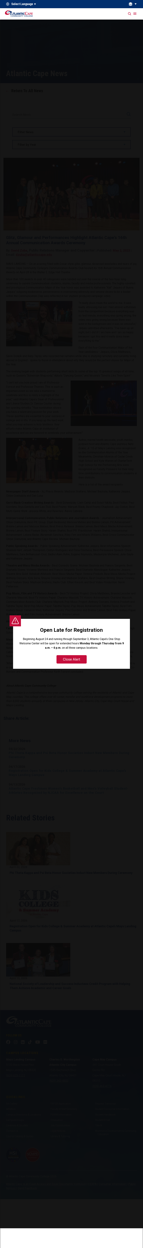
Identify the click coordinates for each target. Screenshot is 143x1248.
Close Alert (71, 659)
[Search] (129, 13)
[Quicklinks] (135, 4)
